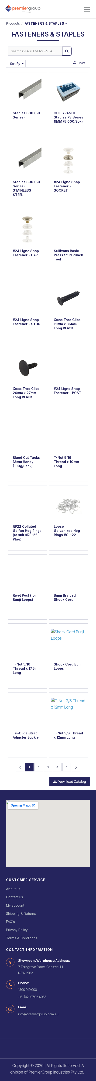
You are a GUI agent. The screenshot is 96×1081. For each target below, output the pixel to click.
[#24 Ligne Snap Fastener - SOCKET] (68, 160)
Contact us (14, 897)
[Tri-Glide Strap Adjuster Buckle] (27, 711)
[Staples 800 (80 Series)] (27, 91)
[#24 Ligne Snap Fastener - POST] (68, 367)
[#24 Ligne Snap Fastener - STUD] (27, 298)
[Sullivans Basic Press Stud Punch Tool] (68, 229)
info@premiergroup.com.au (38, 1014)
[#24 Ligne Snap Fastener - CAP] (27, 229)
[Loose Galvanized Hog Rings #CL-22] (68, 505)
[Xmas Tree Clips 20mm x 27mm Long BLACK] (27, 367)
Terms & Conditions (21, 938)
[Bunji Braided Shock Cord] (68, 574)
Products (13, 23)
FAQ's (10, 921)
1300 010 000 (27, 990)
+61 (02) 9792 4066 (32, 997)
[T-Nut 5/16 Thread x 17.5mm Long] (27, 642)
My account (15, 905)
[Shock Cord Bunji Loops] (68, 642)
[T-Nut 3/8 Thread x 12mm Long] (68, 711)
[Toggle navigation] (87, 9)
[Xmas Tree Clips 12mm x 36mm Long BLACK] (68, 298)
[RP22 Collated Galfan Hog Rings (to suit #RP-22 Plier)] (27, 505)
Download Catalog (72, 782)
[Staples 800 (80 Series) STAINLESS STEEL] (27, 160)
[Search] (67, 51)
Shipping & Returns (21, 913)
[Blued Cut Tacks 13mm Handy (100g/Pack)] (27, 436)
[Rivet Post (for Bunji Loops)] (27, 574)
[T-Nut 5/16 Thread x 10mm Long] (68, 436)
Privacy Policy (17, 930)
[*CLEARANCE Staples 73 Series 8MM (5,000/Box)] (68, 91)
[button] (17, 63)
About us (13, 889)
